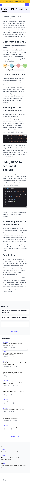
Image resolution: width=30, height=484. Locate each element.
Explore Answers (15, 331)
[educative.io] (1, 5)
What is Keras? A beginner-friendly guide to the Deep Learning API (13, 458)
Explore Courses (15, 436)
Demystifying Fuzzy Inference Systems (11, 452)
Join (27, 4)
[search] (17, 4)
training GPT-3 (15, 116)
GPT (9, 36)
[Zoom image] (15, 66)
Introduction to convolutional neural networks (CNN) (13, 466)
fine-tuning (23, 230)
